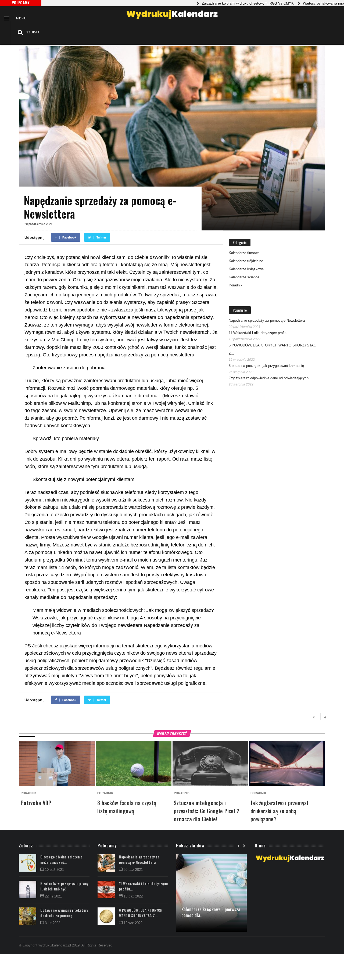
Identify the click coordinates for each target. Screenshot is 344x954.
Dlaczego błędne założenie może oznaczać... (61, 859)
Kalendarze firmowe (244, 253)
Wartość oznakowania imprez (308, 3)
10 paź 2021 (54, 870)
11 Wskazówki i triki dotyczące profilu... (260, 333)
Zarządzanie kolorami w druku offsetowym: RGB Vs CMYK (231, 3)
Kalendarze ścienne (244, 277)
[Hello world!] (211, 857)
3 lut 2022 (52, 923)
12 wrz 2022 (133, 923)
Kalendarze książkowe (246, 269)
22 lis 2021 (53, 896)
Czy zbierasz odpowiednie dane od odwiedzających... (270, 378)
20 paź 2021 (133, 870)
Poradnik (235, 285)
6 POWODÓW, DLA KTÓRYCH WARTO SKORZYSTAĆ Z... (141, 912)
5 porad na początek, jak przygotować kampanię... (268, 366)
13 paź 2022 (133, 896)
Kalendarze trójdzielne (246, 261)
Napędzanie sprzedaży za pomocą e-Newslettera (267, 320)
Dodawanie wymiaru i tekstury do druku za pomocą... (64, 912)
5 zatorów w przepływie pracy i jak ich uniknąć (64, 886)
